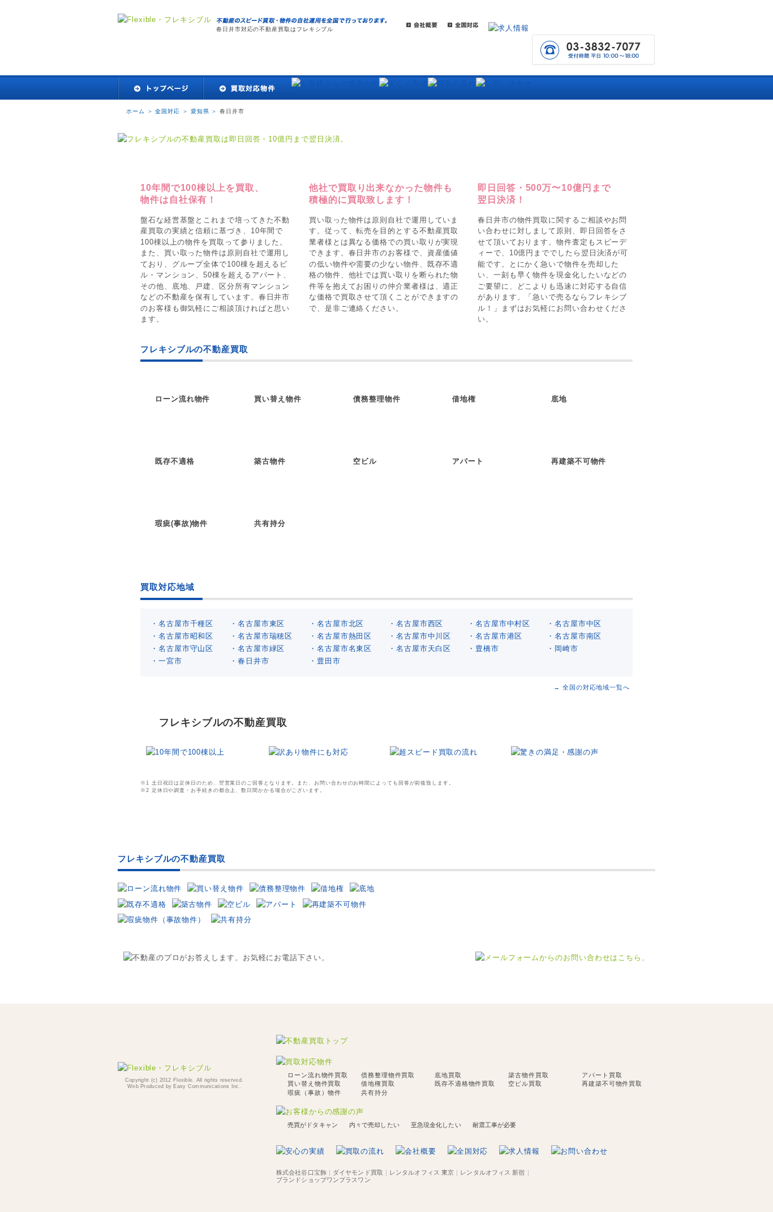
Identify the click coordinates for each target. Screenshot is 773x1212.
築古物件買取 (528, 1075)
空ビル (365, 461)
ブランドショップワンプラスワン (323, 1179)
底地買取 (448, 1075)
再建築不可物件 (578, 461)
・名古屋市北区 (336, 623)
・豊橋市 (483, 648)
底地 (559, 399)
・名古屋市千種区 (182, 623)
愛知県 (200, 111)
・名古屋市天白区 (419, 648)
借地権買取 (378, 1083)
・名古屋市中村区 (498, 623)
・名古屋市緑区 (257, 648)
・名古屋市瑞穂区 (261, 636)
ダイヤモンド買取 (358, 1172)
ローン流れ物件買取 (317, 1075)
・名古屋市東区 (257, 623)
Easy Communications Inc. (207, 1086)
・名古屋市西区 (415, 623)
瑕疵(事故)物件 (181, 523)
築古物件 (270, 461)
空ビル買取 (525, 1083)
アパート (468, 461)
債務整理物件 (376, 399)
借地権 (464, 399)
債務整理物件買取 (388, 1075)
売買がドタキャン (312, 1124)
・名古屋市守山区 (182, 648)
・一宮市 (166, 661)
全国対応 (167, 111)
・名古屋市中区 (574, 623)
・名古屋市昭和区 (182, 636)
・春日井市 (249, 661)
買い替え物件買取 (314, 1083)
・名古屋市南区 (574, 636)
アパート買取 (602, 1075)
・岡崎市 (562, 648)
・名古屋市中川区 (419, 636)
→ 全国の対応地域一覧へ (591, 687)
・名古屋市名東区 (340, 648)
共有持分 (270, 523)
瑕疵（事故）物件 (314, 1092)
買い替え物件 (277, 399)
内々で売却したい (374, 1124)
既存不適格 (175, 461)
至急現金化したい (436, 1124)
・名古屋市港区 (494, 636)
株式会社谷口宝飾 (301, 1172)
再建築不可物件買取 (612, 1083)
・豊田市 (325, 661)
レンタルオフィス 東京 (421, 1172)
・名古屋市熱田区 (340, 636)
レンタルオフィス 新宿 (492, 1172)
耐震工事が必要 (495, 1124)
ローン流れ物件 (182, 399)
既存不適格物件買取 (465, 1083)
